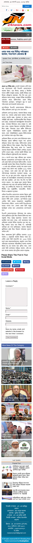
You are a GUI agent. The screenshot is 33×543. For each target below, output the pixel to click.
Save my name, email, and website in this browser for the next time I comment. (15, 331)
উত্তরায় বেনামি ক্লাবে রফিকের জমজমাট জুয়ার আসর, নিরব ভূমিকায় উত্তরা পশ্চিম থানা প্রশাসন (21, 476)
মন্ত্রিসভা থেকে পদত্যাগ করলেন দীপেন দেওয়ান (15, 417)
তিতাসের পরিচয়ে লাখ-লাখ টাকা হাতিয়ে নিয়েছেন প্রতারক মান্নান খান (21, 484)
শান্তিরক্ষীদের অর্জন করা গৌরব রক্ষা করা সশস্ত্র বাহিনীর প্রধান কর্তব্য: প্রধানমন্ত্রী (22, 499)
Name (8, 308)
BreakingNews (24, 541)
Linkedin (6, 266)
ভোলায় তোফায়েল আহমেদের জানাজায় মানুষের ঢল (15, 381)
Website (8, 321)
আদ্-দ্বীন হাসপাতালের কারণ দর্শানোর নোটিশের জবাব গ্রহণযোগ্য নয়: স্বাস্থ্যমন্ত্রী (21, 492)
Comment (10, 286)
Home (6, 47)
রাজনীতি (14, 47)
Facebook (6, 262)
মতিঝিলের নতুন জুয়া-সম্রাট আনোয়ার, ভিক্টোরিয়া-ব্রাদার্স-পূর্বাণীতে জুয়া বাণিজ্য (21, 468)
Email (8, 315)
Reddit (16, 266)
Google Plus (8, 270)
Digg (27, 262)
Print (5, 274)
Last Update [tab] (16, 460)
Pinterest (20, 270)
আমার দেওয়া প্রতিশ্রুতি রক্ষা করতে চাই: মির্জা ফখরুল (16, 436)
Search (27, 6)
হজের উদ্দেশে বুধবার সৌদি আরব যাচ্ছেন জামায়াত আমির (16, 454)
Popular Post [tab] (16, 463)
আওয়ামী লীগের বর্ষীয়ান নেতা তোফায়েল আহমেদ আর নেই (16, 399)
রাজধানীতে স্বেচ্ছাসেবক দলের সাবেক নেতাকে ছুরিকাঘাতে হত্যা (14, 362)
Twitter (17, 262)
